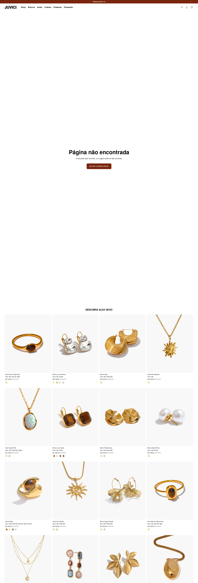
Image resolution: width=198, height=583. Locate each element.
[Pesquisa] (181, 7)
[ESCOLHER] (48, 369)
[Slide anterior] (8, 343)
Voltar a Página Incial (99, 166)
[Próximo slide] (47, 343)
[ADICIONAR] (142, 369)
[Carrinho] (191, 7)
